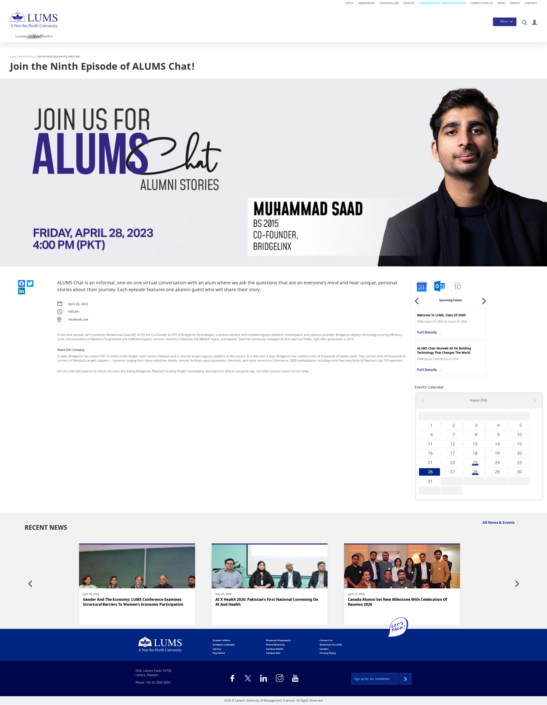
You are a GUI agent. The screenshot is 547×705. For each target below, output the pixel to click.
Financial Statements (278, 640)
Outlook (457, 286)
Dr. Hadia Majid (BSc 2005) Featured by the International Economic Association (399, 602)
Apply (349, 3)
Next (484, 299)
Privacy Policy (328, 653)
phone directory (275, 644)
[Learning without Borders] (33, 35)
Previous (417, 299)
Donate (408, 3)
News (501, 3)
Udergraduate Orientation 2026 (442, 3)
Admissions (366, 3)
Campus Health (482, 3)
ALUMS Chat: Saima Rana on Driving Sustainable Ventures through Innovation (447, 350)
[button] (524, 22)
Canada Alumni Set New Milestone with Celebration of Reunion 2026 (265, 602)
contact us (326, 640)
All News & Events (498, 522)
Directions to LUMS (331, 644)
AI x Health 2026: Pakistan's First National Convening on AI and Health (134, 602)
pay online (219, 653)
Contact (531, 3)
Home (13, 56)
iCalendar (439, 286)
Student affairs (221, 640)
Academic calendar (224, 644)
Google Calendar (421, 286)
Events (515, 3)
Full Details (427, 332)
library (217, 648)
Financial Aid (389, 3)
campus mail (273, 653)
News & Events (27, 56)
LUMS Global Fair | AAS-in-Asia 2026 (443, 315)
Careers (324, 648)
